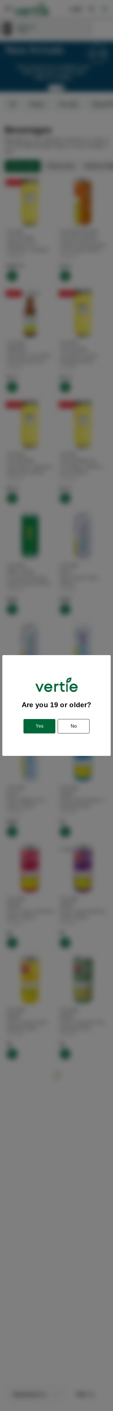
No (74, 726)
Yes (39, 726)
